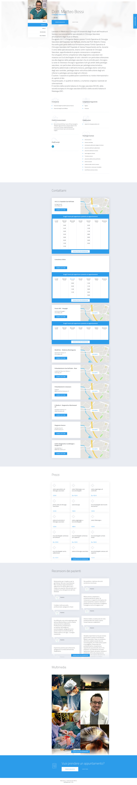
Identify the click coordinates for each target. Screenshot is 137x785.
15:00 (64, 231)
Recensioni (43, 32)
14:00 (64, 225)
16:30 (64, 240)
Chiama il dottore (60, 210)
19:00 (88, 240)
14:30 (64, 228)
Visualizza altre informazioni (80, 559)
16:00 (64, 237)
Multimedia (43, 35)
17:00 (64, 243)
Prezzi (44, 28)
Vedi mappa (95, 206)
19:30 (88, 243)
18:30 (88, 237)
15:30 (64, 234)
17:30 (64, 246)
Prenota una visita (60, 22)
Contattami (75, 22)
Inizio (44, 21)
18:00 (88, 234)
